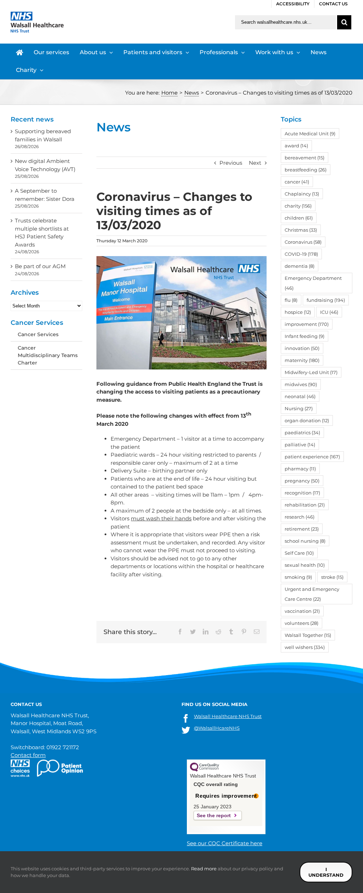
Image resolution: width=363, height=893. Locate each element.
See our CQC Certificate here (224, 843)
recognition (302, 493)
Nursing (299, 408)
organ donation (307, 420)
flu (291, 300)
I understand (326, 872)
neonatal (300, 396)
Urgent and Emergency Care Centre (312, 594)
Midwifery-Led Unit (311, 372)
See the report (214, 815)
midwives (301, 384)
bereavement (304, 157)
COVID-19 (301, 254)
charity (298, 206)
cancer (297, 182)
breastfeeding (305, 170)
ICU (329, 312)
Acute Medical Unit (310, 133)
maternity (302, 360)
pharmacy (300, 468)
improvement (307, 324)
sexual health (305, 565)
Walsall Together (308, 635)
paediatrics (302, 432)
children (299, 218)
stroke (332, 577)
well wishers (305, 647)
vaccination (302, 611)
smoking (298, 577)
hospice (298, 312)
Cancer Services (38, 334)
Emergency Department (313, 283)
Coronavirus (303, 242)
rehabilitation (305, 505)
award (296, 145)
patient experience (312, 456)
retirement (302, 529)
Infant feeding (304, 336)
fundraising (326, 300)
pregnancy (302, 481)
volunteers (301, 623)
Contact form (28, 755)
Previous (230, 162)
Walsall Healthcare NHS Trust (228, 716)
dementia (299, 266)
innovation (302, 348)
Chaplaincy (302, 194)
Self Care (299, 553)
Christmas (301, 230)
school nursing (305, 541)
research (299, 517)
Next (255, 162)
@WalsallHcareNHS (217, 728)
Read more (204, 868)
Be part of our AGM (40, 266)
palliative (300, 444)
